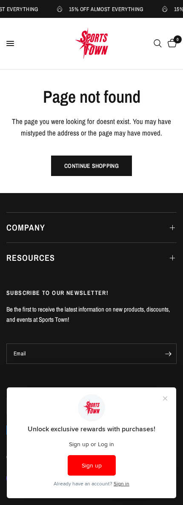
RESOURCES (30, 257)
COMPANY (25, 227)
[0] (171, 43)
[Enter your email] (168, 353)
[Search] (158, 43)
